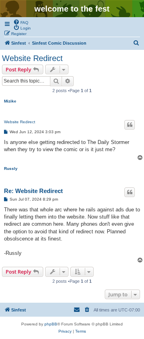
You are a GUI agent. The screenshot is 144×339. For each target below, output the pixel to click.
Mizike (10, 101)
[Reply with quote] (129, 125)
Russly (11, 168)
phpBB (50, 324)
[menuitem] (20, 22)
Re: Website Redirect (33, 190)
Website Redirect (32, 58)
